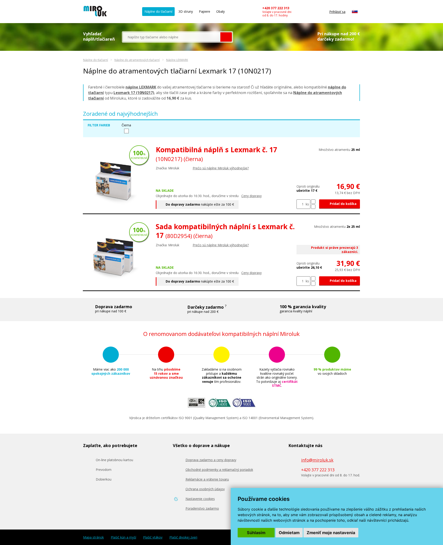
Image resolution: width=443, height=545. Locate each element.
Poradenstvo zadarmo (202, 508)
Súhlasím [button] (256, 532)
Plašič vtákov (152, 537)
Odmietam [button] (289, 532)
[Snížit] (313, 206)
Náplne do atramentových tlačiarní (137, 60)
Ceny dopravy (251, 196)
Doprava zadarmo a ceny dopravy (211, 460)
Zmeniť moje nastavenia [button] (331, 532)
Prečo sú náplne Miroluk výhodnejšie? (221, 168)
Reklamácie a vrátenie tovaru (207, 479)
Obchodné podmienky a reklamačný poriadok (219, 469)
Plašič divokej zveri (183, 537)
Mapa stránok (93, 537)
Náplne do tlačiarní (158, 11)
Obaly (220, 11)
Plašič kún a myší (123, 537)
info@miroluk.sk (317, 460)
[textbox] (171, 37)
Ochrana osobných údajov (205, 489)
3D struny (185, 11)
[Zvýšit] (313, 201)
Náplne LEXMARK (177, 60)
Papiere (204, 11)
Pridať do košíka (342, 203)
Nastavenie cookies (200, 498)
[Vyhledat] (226, 37)
